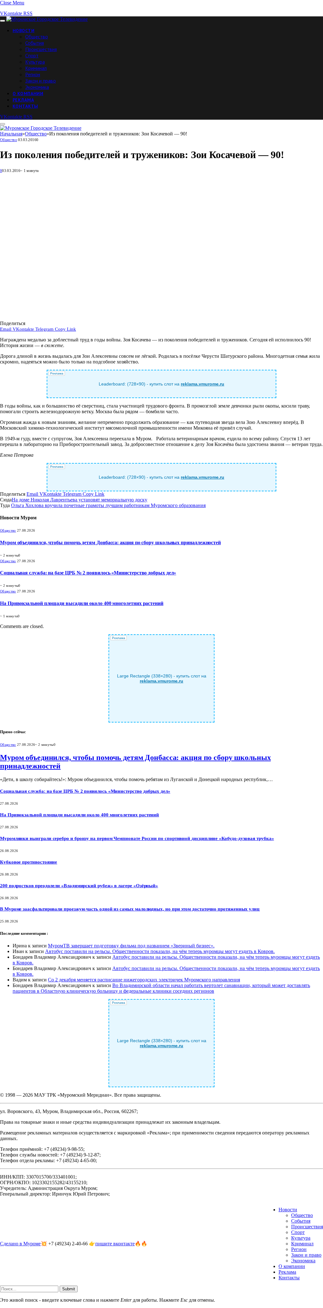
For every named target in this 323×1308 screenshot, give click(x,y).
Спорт (31, 55)
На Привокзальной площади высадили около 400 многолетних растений (81, 603)
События (34, 43)
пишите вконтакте (115, 1243)
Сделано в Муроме (20, 1243)
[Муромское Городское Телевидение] (47, 19)
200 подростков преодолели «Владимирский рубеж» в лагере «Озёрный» (79, 885)
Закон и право (40, 80)
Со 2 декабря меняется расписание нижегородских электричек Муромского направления (144, 979)
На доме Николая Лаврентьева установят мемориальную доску (79, 499)
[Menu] (2, 21)
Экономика (37, 87)
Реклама (23, 100)
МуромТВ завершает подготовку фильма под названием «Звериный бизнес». (131, 945)
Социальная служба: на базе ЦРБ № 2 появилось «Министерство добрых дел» (88, 572)
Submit (68, 1289)
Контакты (25, 106)
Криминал (36, 68)
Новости (23, 30)
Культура (35, 62)
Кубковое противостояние (28, 862)
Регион (32, 74)
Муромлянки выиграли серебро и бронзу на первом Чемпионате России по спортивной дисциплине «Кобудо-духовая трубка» (137, 838)
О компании (28, 93)
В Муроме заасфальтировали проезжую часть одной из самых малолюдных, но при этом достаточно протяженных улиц (130, 908)
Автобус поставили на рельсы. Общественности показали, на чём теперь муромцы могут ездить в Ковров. (160, 951)
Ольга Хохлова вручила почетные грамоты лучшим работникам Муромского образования (108, 505)
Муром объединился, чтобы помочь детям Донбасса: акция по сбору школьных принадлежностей (110, 542)
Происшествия (41, 49)
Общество (36, 36)
